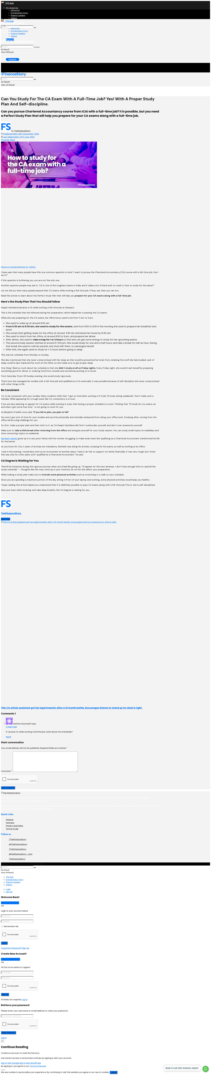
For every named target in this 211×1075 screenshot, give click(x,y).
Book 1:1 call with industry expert (182, 1067)
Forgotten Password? (11, 948)
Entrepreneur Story (19, 13)
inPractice (15, 10)
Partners (10, 822)
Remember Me (11, 926)
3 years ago (11, 726)
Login (8, 37)
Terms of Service (38, 1066)
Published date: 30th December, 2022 (21, 134)
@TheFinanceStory (18, 844)
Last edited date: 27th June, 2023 (18, 137)
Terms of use (12, 828)
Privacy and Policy (14, 825)
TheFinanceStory (22, 130)
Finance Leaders (18, 15)
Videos (14, 18)
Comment (6, 771)
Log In (24, 999)
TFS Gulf (9, 3)
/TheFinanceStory (17, 839)
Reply (8, 736)
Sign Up (9, 892)
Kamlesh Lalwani (9, 438)
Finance (9, 819)
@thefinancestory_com (20, 854)
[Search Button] (35, 27)
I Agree (113, 1072)
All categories (12, 8)
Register (12, 59)
